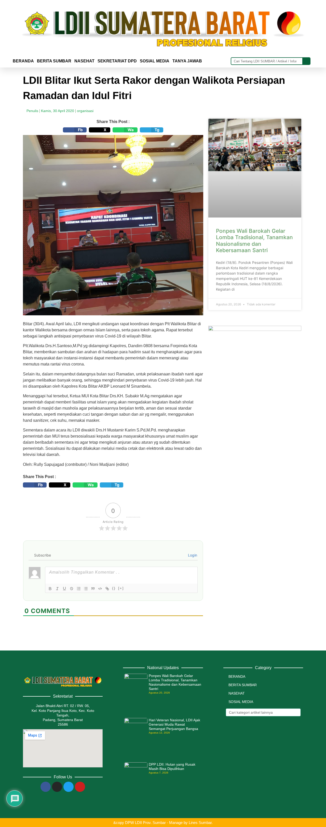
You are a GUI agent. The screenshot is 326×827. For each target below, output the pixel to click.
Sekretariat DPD (117, 61)
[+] (121, 588)
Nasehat (84, 61)
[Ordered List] (78, 589)
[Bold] (50, 589)
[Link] (107, 589)
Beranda (23, 61)
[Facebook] (45, 787)
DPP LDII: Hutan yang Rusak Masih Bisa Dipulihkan (172, 766)
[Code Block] (100, 589)
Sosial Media (154, 61)
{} (114, 588)
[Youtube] (80, 787)
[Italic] (57, 589)
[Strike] (71, 589)
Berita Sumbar (242, 685)
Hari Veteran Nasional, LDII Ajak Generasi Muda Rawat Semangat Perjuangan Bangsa (174, 724)
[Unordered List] (85, 589)
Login (192, 555)
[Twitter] (68, 787)
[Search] (306, 61)
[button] (75, 129)
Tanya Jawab (187, 61)
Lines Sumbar (200, 822)
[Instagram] (57, 787)
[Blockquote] (93, 589)
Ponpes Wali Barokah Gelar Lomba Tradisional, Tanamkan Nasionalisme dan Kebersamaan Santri (254, 240)
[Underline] (64, 589)
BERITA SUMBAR (54, 61)
